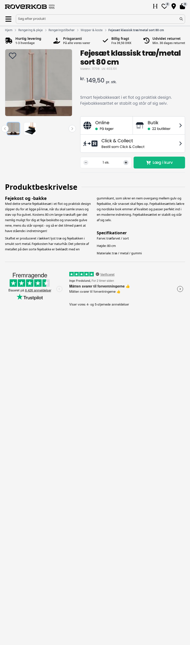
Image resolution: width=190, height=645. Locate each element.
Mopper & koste (92, 30)
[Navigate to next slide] (72, 128)
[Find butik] (173, 6)
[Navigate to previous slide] (5, 128)
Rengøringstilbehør (61, 30)
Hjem (8, 30)
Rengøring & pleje (30, 30)
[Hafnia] (155, 6)
